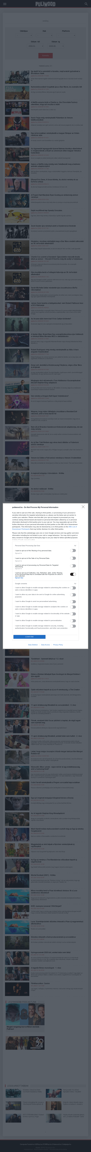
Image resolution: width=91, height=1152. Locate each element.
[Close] (84, 507)
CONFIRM (29, 637)
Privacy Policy (58, 645)
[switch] (73, 550)
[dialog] (45, 576)
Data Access (45, 645)
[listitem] (45, 545)
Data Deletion (33, 645)
